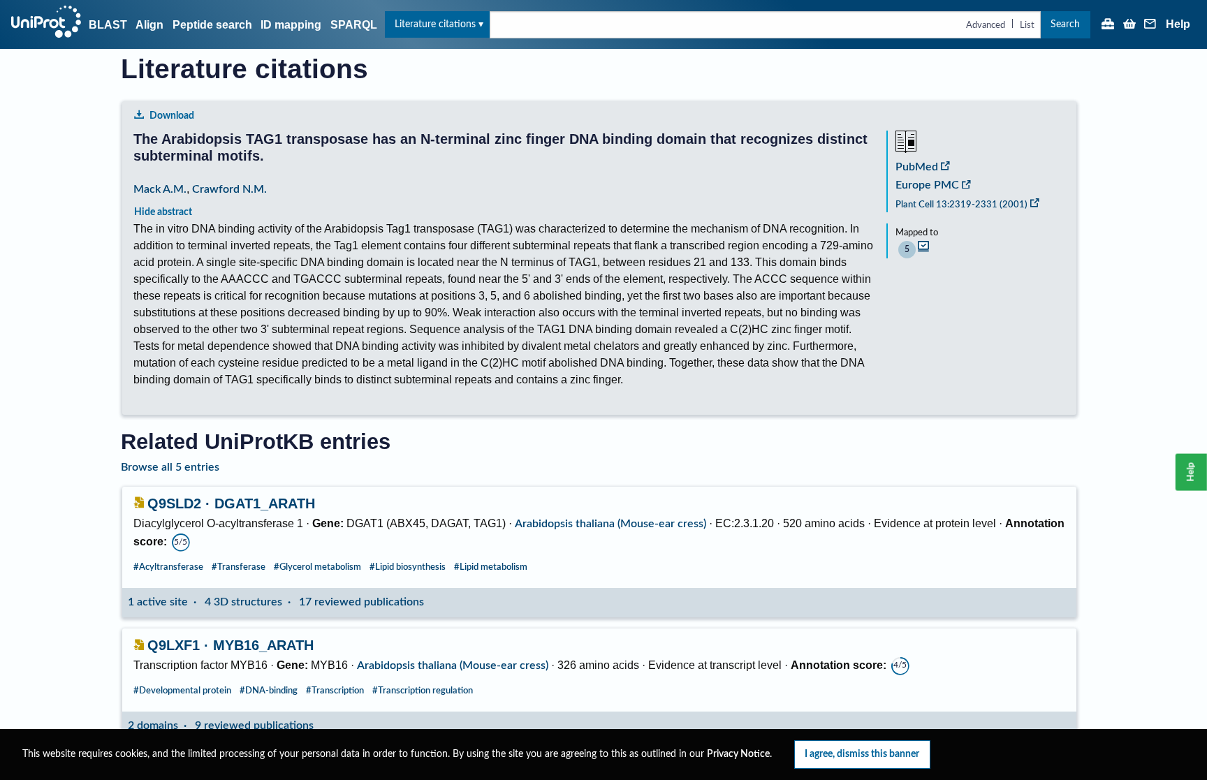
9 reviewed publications (254, 725)
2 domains (153, 725)
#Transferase (238, 567)
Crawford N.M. (229, 189)
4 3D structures (243, 602)
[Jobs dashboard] (1108, 25)
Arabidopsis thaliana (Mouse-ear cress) (610, 523)
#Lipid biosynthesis (408, 567)
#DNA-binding (269, 690)
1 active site (158, 602)
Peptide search (212, 25)
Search (1065, 24)
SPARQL (353, 25)
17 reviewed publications (361, 602)
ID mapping (291, 25)
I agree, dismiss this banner (862, 754)
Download (171, 115)
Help (1178, 24)
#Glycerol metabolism (317, 567)
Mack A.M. (159, 189)
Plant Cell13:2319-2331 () (961, 204)
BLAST (108, 25)
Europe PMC (927, 185)
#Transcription (335, 690)
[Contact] (1150, 25)
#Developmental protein (182, 690)
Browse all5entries (170, 467)
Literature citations (435, 24)
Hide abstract (163, 212)
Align (149, 25)
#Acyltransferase (168, 567)
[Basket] (1129, 25)
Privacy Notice (738, 754)
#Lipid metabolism (490, 567)
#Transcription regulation (422, 690)
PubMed (916, 166)
